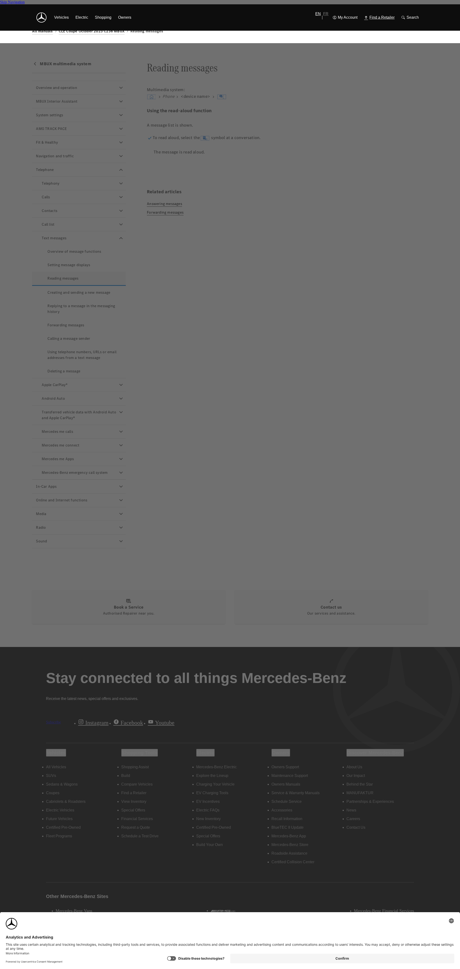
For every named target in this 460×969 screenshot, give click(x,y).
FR (325, 14)
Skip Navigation (12, 2)
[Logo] (41, 17)
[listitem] (61, 17)
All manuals (42, 31)
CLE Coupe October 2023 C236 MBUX (92, 31)
